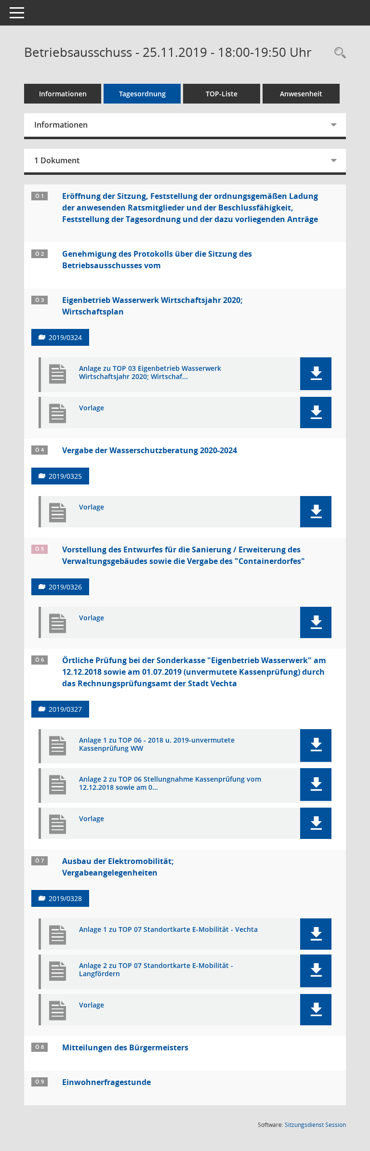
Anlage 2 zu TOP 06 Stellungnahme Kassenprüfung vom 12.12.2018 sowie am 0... (170, 783)
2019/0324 (65, 337)
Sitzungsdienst (315, 1125)
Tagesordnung (142, 93)
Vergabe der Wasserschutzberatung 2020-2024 (149, 450)
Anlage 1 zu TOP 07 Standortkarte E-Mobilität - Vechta (168, 930)
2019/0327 (65, 709)
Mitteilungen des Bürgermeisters (125, 1047)
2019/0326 (65, 586)
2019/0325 (65, 476)
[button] (315, 373)
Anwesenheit (301, 93)
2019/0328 (65, 898)
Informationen (63, 93)
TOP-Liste (222, 93)
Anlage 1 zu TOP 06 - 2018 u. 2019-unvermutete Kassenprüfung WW (157, 744)
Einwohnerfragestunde (106, 1082)
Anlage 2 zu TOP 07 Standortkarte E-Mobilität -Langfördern (156, 970)
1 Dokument (56, 160)
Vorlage (91, 408)
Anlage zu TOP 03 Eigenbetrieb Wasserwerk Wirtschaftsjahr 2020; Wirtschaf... (150, 373)
